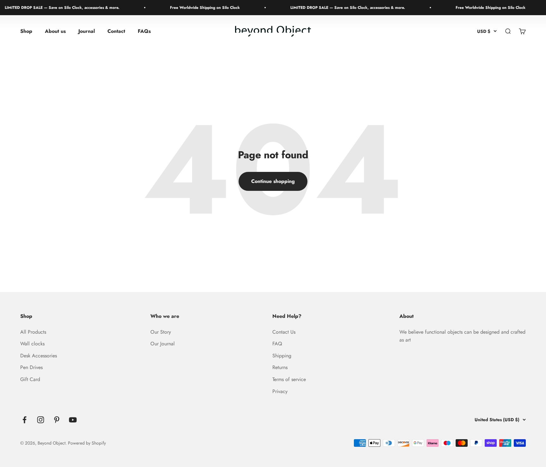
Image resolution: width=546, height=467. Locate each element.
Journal (86, 31)
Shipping (281, 355)
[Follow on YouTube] (73, 419)
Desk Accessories (38, 355)
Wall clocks (32, 343)
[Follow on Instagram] (40, 419)
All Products (33, 332)
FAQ (277, 343)
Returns (280, 367)
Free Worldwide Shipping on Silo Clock (198, 7)
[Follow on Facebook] (24, 419)
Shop (26, 31)
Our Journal (162, 343)
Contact (116, 31)
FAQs (144, 31)
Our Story (160, 332)
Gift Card (30, 379)
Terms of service (289, 379)
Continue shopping (273, 181)
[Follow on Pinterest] (56, 419)
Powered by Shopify (87, 443)
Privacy (280, 391)
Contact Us (283, 332)
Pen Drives (31, 367)
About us (55, 31)
